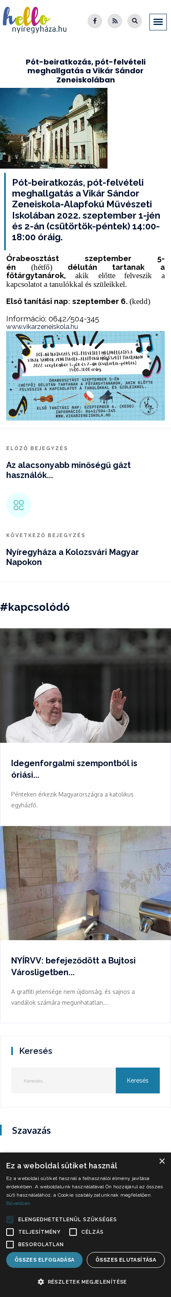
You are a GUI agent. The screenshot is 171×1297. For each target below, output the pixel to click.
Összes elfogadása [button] (45, 1260)
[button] (10, 1219)
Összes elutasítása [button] (125, 1260)
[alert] (85, 1225)
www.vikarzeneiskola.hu (42, 327)
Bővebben (18, 1203)
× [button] (162, 1161)
